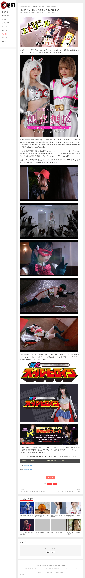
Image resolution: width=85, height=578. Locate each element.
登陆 (48, 552)
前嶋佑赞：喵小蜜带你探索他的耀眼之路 (42, 516)
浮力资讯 (4, 34)
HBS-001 (29, 461)
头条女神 (4, 37)
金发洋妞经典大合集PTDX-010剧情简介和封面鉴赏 (33, 491)
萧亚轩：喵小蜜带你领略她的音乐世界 (26, 533)
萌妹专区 (4, 41)
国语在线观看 (28, 469)
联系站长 (53, 565)
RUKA (46, 461)
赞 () (51, 477)
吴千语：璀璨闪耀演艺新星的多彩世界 (58, 516)
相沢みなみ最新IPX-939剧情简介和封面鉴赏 (69, 491)
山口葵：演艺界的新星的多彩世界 (42, 533)
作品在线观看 (28, 465)
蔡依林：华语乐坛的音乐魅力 (26, 516)
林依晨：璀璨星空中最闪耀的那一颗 (73, 516)
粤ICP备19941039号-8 (49, 572)
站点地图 (39, 565)
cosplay (4, 45)
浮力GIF (4, 26)
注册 (53, 552)
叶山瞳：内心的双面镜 (56, 532)
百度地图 (43, 565)
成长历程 (62, 565)
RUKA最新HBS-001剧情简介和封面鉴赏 (39, 9)
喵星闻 (8, 5)
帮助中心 (58, 565)
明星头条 (4, 30)
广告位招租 (48, 565)
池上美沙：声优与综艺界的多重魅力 (73, 533)
